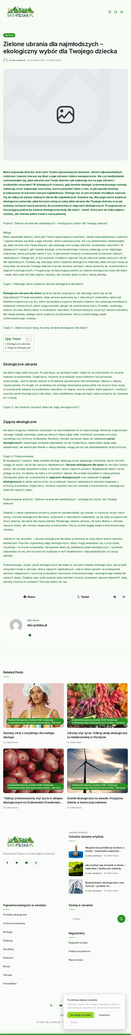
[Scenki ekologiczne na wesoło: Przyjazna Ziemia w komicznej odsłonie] (97, 771)
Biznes (6, 966)
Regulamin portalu (78, 942)
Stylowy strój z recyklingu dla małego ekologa (28, 735)
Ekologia (7, 932)
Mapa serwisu (76, 959)
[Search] (116, 12)
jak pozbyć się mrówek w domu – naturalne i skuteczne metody (105, 867)
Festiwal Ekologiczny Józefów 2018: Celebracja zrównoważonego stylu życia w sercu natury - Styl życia (34, 721)
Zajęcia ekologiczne (19, 347)
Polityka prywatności (79, 951)
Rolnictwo (8, 957)
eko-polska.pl (18, 60)
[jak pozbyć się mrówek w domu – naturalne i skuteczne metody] (76, 869)
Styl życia (9, 35)
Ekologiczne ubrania (18, 344)
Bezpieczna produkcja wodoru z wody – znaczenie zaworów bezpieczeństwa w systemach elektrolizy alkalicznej (104, 849)
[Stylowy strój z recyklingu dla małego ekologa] (33, 705)
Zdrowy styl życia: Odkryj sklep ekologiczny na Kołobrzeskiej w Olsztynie (97, 735)
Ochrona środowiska (14, 923)
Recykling (8, 949)
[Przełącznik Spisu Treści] (27, 339)
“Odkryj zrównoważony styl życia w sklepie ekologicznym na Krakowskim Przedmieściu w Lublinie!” (33, 800)
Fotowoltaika (9, 983)
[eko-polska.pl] (20, 12)
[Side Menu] (122, 12)
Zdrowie (7, 975)
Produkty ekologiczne (15, 914)
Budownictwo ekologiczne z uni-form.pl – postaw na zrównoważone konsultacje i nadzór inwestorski (105, 884)
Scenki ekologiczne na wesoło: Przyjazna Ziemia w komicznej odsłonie (95, 800)
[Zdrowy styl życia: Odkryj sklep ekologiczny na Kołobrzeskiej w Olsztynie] (97, 705)
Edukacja (8, 940)
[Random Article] (109, 12)
